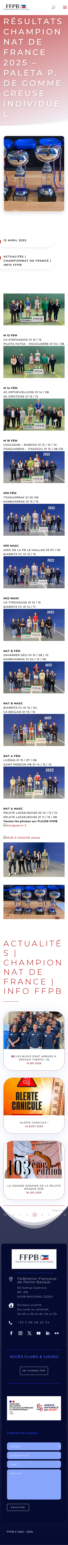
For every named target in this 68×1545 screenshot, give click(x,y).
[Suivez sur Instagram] (20, 1333)
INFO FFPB (13, 265)
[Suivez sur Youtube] (38, 1333)
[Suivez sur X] (29, 1333)
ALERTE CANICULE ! (34, 1122)
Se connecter (34, 1370)
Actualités (14, 256)
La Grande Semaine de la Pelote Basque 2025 (34, 1187)
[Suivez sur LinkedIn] (47, 1333)
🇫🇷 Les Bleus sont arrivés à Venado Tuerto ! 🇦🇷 (34, 1058)
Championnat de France (26, 260)
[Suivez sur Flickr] (56, 1333)
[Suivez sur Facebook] (11, 1333)
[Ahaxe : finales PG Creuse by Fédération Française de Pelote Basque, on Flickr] (21, 837)
